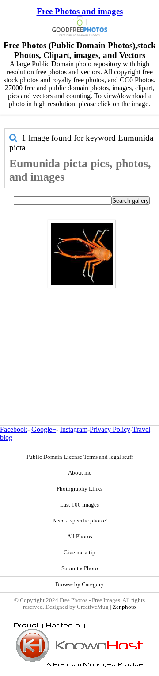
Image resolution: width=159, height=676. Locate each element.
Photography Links (79, 489)
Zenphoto (124, 607)
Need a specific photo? (80, 521)
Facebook (13, 429)
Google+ (43, 429)
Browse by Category (79, 584)
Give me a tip (79, 552)
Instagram (73, 429)
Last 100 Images (79, 505)
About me (79, 473)
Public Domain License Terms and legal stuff (79, 457)
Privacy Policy (110, 429)
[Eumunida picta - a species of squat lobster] (82, 254)
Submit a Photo (79, 568)
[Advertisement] (79, 337)
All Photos (79, 537)
